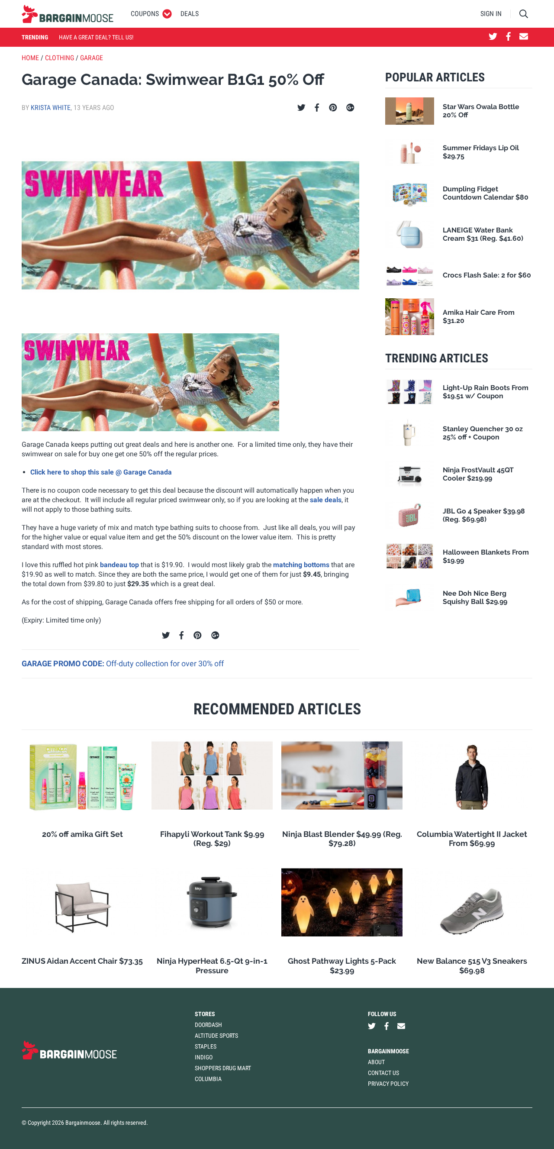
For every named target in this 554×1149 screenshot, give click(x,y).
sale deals (325, 500)
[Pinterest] (333, 108)
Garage (91, 58)
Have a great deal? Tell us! (96, 37)
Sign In (491, 14)
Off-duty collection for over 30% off (165, 663)
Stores (205, 1013)
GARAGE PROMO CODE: (64, 663)
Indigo (204, 1057)
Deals (189, 14)
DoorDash (208, 1024)
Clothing (59, 58)
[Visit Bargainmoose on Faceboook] (508, 37)
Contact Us (383, 1072)
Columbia (208, 1078)
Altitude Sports (216, 1035)
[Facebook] (317, 108)
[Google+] (350, 108)
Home (30, 58)
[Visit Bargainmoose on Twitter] (493, 37)
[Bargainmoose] (67, 14)
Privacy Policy (388, 1083)
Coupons (145, 14)
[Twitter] (301, 108)
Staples (205, 1046)
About (376, 1062)
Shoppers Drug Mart (223, 1068)
